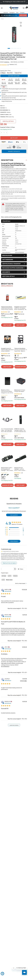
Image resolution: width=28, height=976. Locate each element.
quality (9, 575)
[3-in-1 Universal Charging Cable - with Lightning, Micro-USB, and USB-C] (7, 419)
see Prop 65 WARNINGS (19, 252)
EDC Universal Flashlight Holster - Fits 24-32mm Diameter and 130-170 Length (20, 430)
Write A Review (14, 541)
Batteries (6, 12)
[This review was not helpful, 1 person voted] (25, 673)
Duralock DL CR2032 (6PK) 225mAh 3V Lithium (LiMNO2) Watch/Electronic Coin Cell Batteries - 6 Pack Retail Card (7, 350)
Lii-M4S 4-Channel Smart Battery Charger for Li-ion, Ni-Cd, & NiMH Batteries (7, 391)
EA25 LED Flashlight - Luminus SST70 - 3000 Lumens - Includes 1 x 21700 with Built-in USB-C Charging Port (20, 469)
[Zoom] (14, 34)
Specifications (7, 255)
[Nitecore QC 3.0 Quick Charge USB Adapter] (20, 381)
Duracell (6, 62)
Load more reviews (14, 725)
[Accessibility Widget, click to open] (2, 973)
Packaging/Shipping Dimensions (12, 268)
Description (7, 160)
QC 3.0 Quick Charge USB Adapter (19, 390)
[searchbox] (7, 569)
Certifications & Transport (11, 264)
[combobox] (21, 583)
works (3, 579)
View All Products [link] (7, 285)
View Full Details (8, 121)
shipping (15, 575)
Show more (9, 579)
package (4, 575)
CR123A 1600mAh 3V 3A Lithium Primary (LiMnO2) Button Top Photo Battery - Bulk (7, 308)
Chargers (22, 12)
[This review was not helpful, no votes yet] (25, 608)
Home (2, 18)
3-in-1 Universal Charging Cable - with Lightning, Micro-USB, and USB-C (7, 430)
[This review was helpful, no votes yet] (22, 608)
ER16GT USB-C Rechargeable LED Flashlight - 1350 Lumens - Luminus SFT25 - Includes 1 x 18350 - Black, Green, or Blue (7, 469)
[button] (23, 8)
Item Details (6, 221)
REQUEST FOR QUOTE (14, 151)
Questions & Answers (14, 504)
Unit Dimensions (7, 259)
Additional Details (8, 276)
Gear (17, 12)
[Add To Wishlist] (21, 23)
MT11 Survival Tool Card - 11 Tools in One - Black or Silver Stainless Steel (20, 350)
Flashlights (12, 12)
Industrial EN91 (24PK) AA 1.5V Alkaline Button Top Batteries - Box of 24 (20, 308)
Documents (6, 272)
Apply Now (23, 15)
